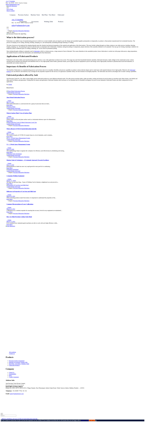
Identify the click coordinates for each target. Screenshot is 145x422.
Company (13, 15)
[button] (10, 9)
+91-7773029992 (10, 1)
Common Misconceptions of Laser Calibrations (20, 204)
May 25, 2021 (10, 118)
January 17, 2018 (11, 180)
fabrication (37, 51)
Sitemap (34, 411)
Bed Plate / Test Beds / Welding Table (49, 16)
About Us (11, 372)
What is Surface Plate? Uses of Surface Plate (19, 113)
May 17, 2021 (10, 133)
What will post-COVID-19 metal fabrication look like (22, 128)
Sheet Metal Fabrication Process (16, 97)
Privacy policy (85, 420)
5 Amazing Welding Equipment (15, 176)
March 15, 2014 (11, 221)
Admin (10, 84)
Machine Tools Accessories (35, 16)
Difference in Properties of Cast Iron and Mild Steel (21, 191)
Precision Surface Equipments (23, 16)
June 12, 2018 (10, 165)
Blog (10, 375)
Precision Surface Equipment (16, 360)
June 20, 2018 (10, 149)
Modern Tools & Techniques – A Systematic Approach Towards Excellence (28, 160)
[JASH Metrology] (12, 6)
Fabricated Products (14, 365)
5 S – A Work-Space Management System (18, 144)
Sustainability (12, 374)
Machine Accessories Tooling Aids (18, 362)
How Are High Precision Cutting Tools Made (19, 216)
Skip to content (11, 10)
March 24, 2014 (11, 209)
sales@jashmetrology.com (12, 4)
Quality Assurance (14, 377)
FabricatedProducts (61, 16)
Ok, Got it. (92, 420)
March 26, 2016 (11, 196)
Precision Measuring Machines (21, 31)
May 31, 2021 (10, 102)
